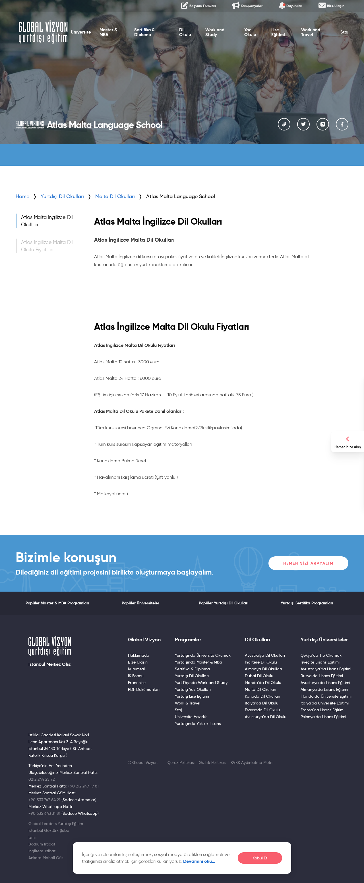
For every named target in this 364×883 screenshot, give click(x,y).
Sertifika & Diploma (144, 32)
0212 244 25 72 (41, 779)
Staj (344, 32)
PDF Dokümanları (144, 689)
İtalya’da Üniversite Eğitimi (325, 703)
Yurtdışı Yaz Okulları (193, 689)
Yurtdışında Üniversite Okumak (203, 655)
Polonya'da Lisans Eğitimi (323, 716)
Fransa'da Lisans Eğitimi (322, 709)
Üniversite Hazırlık (191, 716)
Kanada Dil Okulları (262, 696)
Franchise (137, 682)
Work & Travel (187, 703)
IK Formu (136, 675)
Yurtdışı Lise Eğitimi (192, 696)
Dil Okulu (185, 32)
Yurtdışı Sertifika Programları (307, 603)
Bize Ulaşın (138, 662)
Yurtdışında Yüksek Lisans (198, 723)
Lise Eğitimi (278, 32)
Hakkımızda (138, 655)
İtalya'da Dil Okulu (261, 703)
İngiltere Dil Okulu (261, 662)
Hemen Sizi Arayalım (308, 563)
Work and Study (214, 32)
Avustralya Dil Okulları (265, 655)
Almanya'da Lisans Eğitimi (324, 689)
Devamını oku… (199, 861)
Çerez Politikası (181, 762)
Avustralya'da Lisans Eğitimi (326, 668)
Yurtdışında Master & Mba (198, 662)
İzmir (32, 837)
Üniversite (81, 32)
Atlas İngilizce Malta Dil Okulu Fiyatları (47, 246)
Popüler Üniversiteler (140, 603)
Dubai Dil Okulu (259, 675)
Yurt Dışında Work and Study (201, 682)
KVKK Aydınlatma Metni (252, 762)
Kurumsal (136, 668)
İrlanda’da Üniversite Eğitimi (326, 696)
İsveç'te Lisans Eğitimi (320, 662)
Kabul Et (260, 858)
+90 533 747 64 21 (44, 799)
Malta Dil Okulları (260, 689)
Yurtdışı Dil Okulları (62, 196)
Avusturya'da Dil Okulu (265, 716)
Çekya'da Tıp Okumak (321, 655)
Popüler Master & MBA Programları (57, 603)
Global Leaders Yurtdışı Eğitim (55, 823)
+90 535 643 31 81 (44, 813)
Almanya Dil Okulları (263, 668)
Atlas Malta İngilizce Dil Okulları (47, 221)
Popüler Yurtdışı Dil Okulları (223, 603)
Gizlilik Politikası (212, 762)
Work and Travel (310, 32)
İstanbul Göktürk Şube (48, 830)
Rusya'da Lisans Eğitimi (322, 675)
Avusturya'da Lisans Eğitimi (325, 682)
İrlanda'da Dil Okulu (263, 682)
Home (22, 196)
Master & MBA (108, 32)
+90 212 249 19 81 (83, 786)
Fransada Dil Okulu (262, 709)
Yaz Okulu (250, 32)
